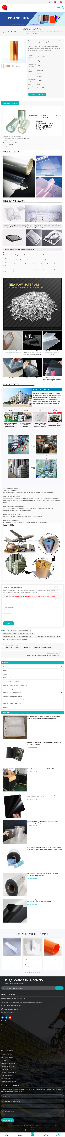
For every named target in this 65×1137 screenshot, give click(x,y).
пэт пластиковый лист (6, 1054)
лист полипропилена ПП (7, 1078)
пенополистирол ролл (6, 1069)
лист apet (10, 32)
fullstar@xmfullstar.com (9, 2)
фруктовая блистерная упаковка (12, 692)
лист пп (5, 670)
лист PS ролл (4, 1060)
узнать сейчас (35, 94)
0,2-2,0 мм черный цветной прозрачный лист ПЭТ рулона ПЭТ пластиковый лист (53, 960)
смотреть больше (32, 721)
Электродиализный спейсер (8, 1063)
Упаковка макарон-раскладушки (12, 703)
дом (6, 31)
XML (56, 1125)
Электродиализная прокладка (11, 681)
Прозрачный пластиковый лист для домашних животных (18, 633)
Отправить (6, 1120)
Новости (3, 1037)
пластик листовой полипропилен (9, 1072)
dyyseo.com (52, 1125)
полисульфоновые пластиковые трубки (14, 700)
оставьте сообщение (32, 1134)
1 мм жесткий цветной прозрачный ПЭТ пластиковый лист (32, 960)
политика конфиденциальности (32, 1127)
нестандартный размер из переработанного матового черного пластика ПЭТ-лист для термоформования (44, 900)
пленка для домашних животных (9, 1081)
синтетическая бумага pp (10, 689)
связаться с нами (5, 1034)
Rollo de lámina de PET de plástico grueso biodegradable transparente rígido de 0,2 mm (42, 822)
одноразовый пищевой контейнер (12, 696)
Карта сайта (4, 1046)
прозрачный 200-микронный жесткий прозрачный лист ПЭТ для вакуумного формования (44, 874)
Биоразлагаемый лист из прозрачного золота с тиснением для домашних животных (33, 596)
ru (52, 2)
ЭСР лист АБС (7, 678)
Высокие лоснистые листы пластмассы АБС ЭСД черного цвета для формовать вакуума (43, 795)
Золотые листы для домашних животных (19, 630)
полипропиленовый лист (7, 1075)
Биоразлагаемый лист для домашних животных (48, 636)
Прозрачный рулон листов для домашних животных (17, 636)
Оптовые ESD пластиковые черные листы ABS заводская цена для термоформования (44, 743)
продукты (3, 1031)
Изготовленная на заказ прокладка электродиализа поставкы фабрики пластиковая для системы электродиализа (44, 717)
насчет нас (4, 1028)
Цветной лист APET (20, 32)
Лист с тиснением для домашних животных (15, 639)
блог (2, 1043)
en (57, 2)
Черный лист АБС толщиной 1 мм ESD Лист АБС (41, 769)
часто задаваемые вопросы (8, 1040)
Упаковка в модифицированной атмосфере (15, 685)
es (63, 2)
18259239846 (16, 1009)
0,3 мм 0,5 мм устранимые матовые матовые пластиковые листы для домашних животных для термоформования (12, 960)
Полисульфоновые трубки (7, 1066)
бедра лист (6, 666)
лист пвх (5, 707)
